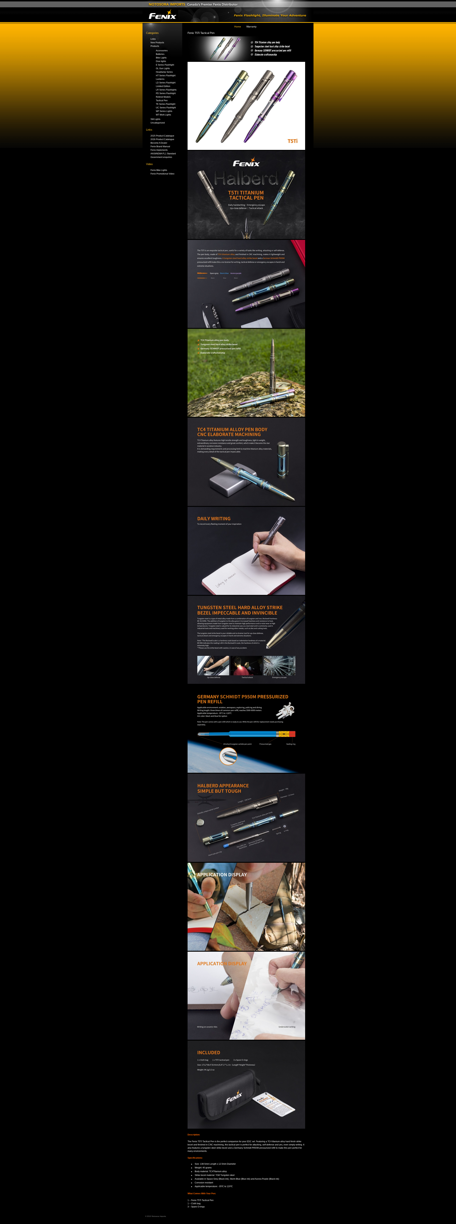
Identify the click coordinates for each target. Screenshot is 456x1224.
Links (153, 39)
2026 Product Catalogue (162, 139)
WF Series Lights (164, 111)
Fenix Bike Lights (159, 170)
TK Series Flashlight (165, 104)
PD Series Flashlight (166, 93)
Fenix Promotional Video (162, 174)
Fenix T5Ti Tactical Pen (201, 32)
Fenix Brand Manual (160, 146)
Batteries (160, 54)
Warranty (251, 26)
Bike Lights (161, 57)
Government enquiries (161, 157)
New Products (157, 42)
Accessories (162, 50)
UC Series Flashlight (166, 107)
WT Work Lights (163, 115)
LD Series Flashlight (165, 82)
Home (237, 26)
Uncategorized (158, 123)
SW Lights (155, 119)
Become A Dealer (159, 143)
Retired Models (163, 97)
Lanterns (160, 79)
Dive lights (161, 61)
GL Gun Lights (163, 68)
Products (155, 46)
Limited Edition (163, 86)
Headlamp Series (164, 72)
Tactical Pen (162, 100)
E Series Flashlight (165, 65)
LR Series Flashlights (166, 90)
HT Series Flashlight (165, 75)
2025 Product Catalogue (162, 136)
